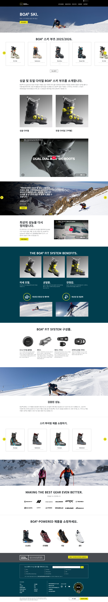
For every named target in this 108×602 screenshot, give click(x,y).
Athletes (74, 4)
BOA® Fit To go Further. (26, 4)
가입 (82, 567)
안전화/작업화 (22, 587)
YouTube (69, 586)
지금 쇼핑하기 (23, 22)
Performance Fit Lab (54, 583)
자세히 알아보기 (24, 239)
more (21, 592)
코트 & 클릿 (22, 591)
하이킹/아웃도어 (23, 589)
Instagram (62, 586)
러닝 (62, 545)
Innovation (51, 585)
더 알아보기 (23, 208)
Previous (4, 53)
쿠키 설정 (74, 598)
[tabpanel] (54, 198)
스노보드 (28, 545)
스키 (35, 587)
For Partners (52, 591)
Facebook (65, 586)
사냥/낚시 (36, 589)
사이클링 (45, 545)
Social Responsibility (54, 587)
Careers (51, 589)
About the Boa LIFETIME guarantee (78, 557)
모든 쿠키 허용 (84, 598)
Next (105, 53)
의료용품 (35, 591)
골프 (80, 545)
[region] (54, 599)
